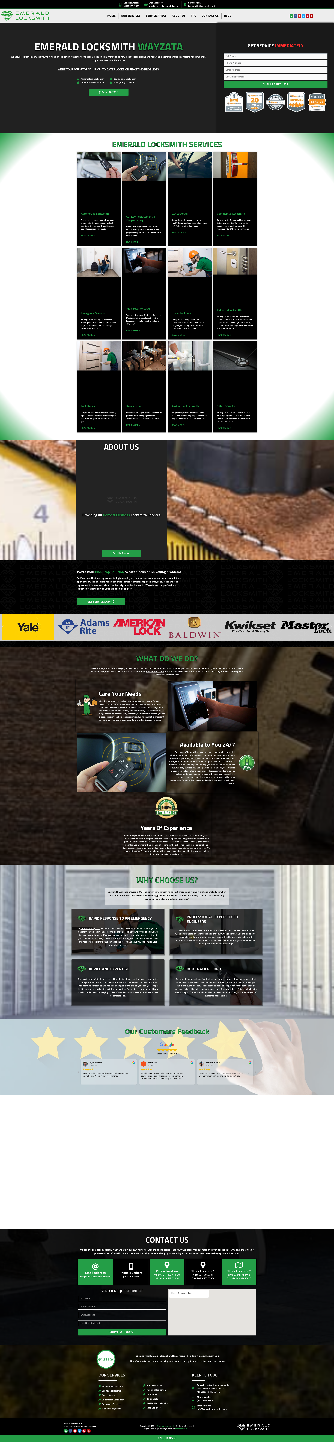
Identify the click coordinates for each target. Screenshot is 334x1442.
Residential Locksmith (185, 406)
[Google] (291, 16)
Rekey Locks (134, 406)
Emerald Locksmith (166, 1426)
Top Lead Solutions (182, 1429)
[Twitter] (303, 16)
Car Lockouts (180, 213)
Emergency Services (93, 313)
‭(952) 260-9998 (205, 1401)
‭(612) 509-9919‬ (131, 6)
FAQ (193, 15)
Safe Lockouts (226, 406)
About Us (178, 15)
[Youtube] (299, 16)
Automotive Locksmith (95, 213)
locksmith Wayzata (69, 57)
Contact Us (210, 15)
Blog (227, 15)
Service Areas (156, 15)
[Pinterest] (307, 16)
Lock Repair (88, 406)
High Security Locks (138, 308)
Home (111, 15)
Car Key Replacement (112, 1391)
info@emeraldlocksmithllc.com (164, 6)
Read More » (88, 235)
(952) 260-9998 (131, 1277)
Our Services (130, 15)
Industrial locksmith (229, 310)
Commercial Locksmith (231, 213)
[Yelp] (311, 16)
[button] (109, 92)
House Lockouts (181, 313)
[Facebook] (295, 16)
